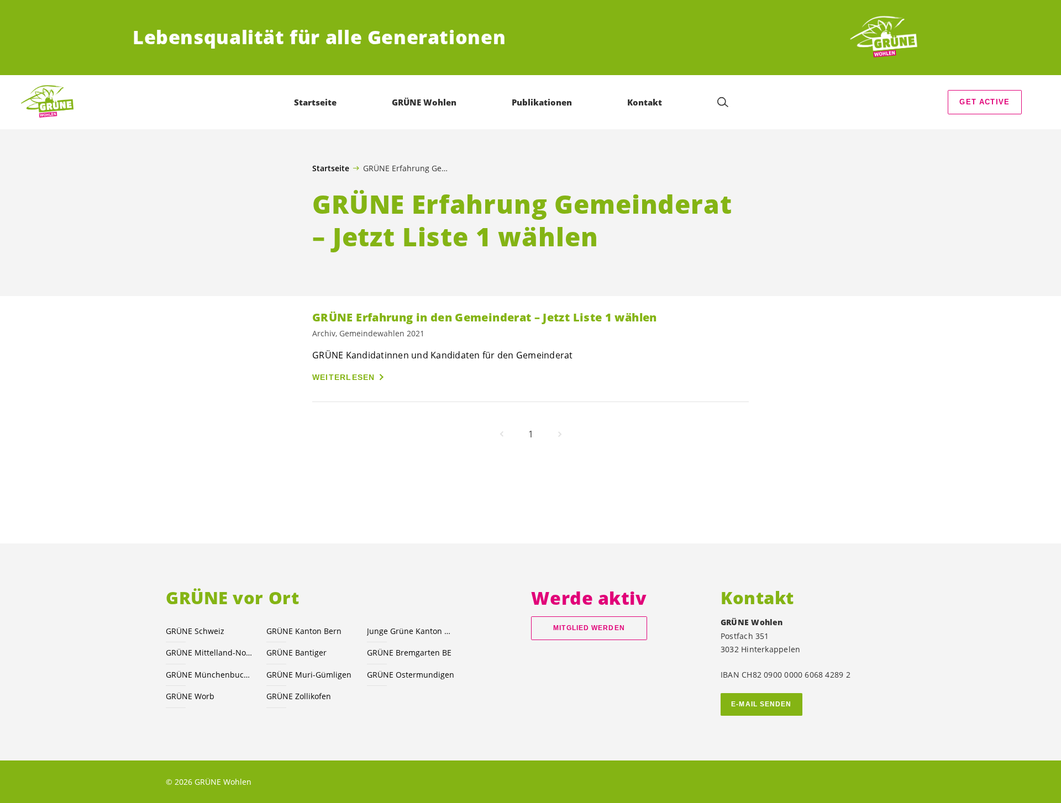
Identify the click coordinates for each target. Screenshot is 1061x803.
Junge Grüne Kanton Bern (410, 631)
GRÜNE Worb (190, 696)
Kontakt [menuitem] (644, 102)
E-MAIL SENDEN (761, 704)
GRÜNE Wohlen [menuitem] (424, 102)
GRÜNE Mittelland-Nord (209, 652)
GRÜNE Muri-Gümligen (308, 674)
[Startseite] (887, 37)
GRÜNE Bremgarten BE (409, 652)
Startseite (330, 168)
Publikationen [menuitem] (542, 102)
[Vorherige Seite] (501, 434)
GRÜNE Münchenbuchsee (209, 674)
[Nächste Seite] (559, 434)
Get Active (984, 102)
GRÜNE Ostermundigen (410, 674)
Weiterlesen (343, 377)
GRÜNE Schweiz (195, 631)
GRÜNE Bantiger (296, 652)
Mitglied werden (588, 628)
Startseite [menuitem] (315, 102)
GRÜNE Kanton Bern (304, 631)
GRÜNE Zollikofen (298, 696)
